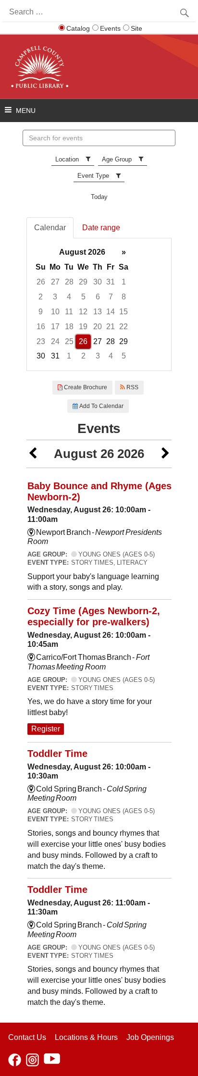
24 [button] (55, 341)
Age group (117, 159)
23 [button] (41, 341)
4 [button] (69, 297)
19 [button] (83, 326)
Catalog (78, 28)
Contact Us (27, 1037)
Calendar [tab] (50, 227)
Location (67, 159)
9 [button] (40, 312)
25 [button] (69, 341)
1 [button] (124, 282)
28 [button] (69, 282)
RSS (131, 387)
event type (93, 175)
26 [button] (41, 282)
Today (99, 196)
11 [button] (69, 312)
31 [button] (110, 282)
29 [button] (83, 282)
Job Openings (150, 1037)
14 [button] (110, 312)
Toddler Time (57, 753)
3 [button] (55, 297)
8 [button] (124, 297)
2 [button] (40, 297)
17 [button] (55, 326)
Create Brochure (84, 387)
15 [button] (123, 312)
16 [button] (41, 326)
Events (110, 28)
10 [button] (55, 312)
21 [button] (110, 326)
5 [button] (83, 297)
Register (45, 729)
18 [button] (69, 326)
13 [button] (97, 312)
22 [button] (123, 326)
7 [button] (111, 297)
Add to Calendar (101, 406)
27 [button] (55, 282)
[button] (32, 454)
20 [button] (97, 326)
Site (136, 28)
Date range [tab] (101, 227)
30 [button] (97, 282)
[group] (99, 304)
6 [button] (98, 297)
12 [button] (83, 312)
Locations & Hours (86, 1037)
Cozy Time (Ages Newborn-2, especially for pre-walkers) (93, 616)
